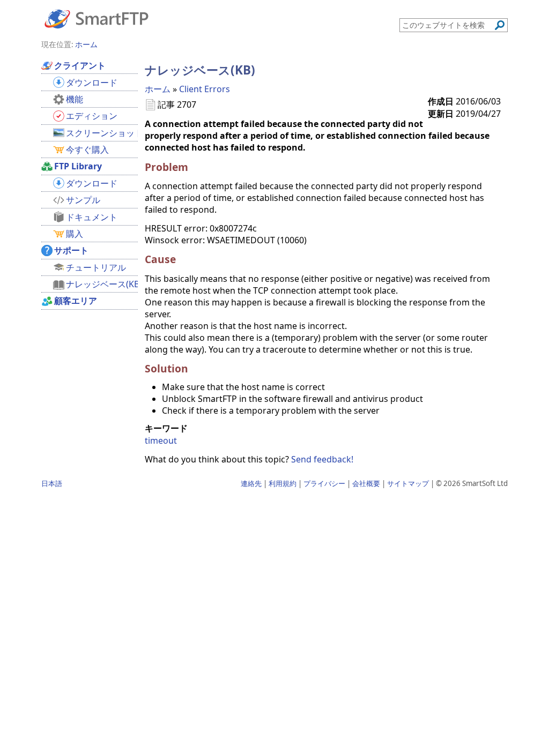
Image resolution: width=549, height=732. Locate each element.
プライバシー (324, 483)
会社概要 (366, 483)
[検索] (500, 25)
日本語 (51, 483)
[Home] (96, 18)
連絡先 (251, 483)
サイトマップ (408, 483)
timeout (161, 440)
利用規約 (282, 483)
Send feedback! (322, 459)
